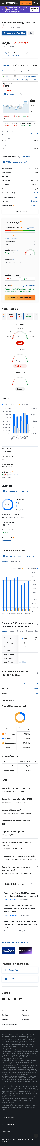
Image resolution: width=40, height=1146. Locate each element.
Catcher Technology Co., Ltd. (14, 770)
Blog (3, 1010)
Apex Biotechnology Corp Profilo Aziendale (16, 673)
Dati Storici (31, 71)
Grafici (16, 65)
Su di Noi (25, 1010)
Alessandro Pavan (12, 915)
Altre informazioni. (14, 55)
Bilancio (24, 65)
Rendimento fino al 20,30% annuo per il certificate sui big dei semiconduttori (21, 894)
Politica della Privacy (8, 1124)
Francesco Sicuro (12, 899)
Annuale (5, 562)
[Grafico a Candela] (4, 76)
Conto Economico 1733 (14, 550)
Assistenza (26, 1020)
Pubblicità (25, 1015)
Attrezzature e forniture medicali (25, 684)
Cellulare (5, 1015)
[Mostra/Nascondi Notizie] (15, 76)
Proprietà (22, 71)
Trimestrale (15, 562)
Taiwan (35, 693)
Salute (35, 688)
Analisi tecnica (10, 309)
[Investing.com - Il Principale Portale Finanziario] (12, 3)
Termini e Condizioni (8, 1117)
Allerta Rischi (6, 1132)
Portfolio (5, 1020)
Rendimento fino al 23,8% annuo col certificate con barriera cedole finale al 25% (20, 924)
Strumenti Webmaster (9, 1024)
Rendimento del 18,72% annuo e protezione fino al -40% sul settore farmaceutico (19, 908)
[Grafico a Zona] (7, 76)
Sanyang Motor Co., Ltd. (11, 766)
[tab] (11, 316)
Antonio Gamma (11, 931)
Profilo (14, 71)
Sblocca (33, 134)
